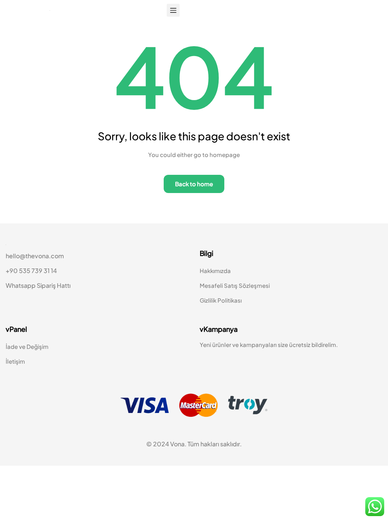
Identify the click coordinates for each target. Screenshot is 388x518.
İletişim (15, 367)
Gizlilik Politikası (221, 305)
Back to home (194, 189)
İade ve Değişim (27, 352)
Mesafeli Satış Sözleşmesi (235, 290)
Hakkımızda (215, 275)
